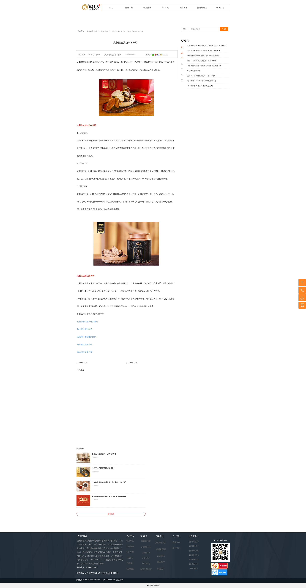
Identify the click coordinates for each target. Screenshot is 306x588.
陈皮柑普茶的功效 (84, 344)
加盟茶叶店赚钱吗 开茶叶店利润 (104, 454)
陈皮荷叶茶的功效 (84, 329)
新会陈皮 (104, 31)
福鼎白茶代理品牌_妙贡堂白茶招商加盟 (201, 61)
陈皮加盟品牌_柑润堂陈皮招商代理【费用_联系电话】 (207, 46)
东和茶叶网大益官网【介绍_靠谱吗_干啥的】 (204, 51)
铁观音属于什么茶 (194, 71)
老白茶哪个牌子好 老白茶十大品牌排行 (201, 81)
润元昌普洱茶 (92, 31)
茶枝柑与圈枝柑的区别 (86, 337)
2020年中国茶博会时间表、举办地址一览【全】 (109, 482)
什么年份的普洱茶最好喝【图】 (103, 468)
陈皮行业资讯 (117, 31)
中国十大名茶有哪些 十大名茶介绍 (200, 86)
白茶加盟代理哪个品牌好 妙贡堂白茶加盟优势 (204, 66)
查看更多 (111, 514)
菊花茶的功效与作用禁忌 (87, 322)
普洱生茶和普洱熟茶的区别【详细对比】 (202, 76)
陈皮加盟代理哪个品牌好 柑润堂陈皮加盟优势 (109, 496)
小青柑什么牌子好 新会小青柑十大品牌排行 (203, 56)
